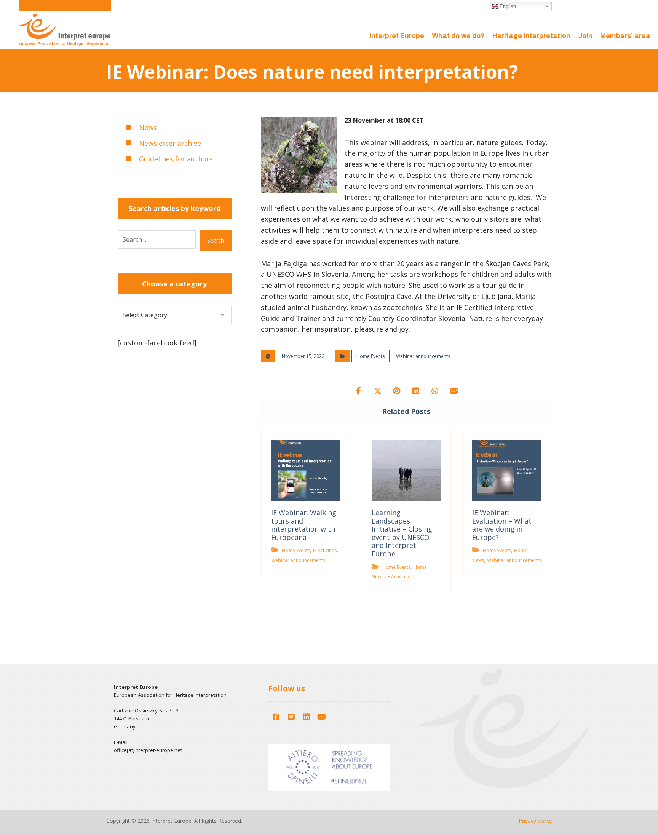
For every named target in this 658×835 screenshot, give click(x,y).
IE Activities (325, 550)
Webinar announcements (423, 356)
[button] (358, 391)
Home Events (370, 356)
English (507, 6)
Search (215, 240)
